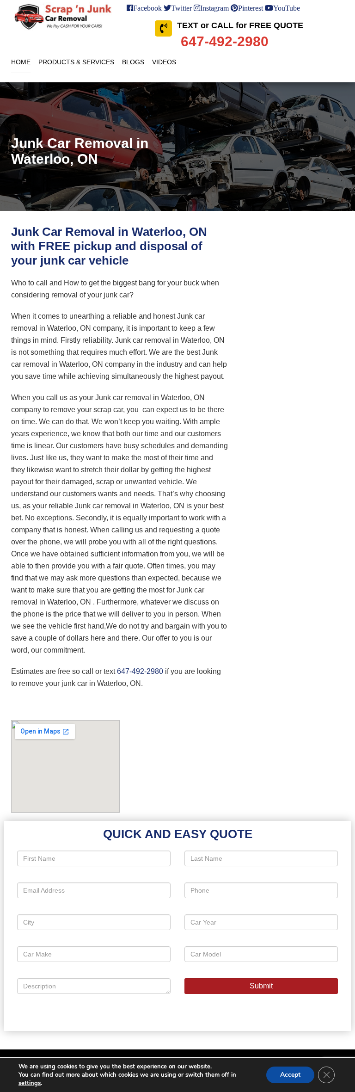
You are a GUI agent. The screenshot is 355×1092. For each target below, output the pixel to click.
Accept (290, 1074)
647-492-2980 (140, 671)
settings (29, 1083)
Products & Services (76, 62)
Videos (164, 62)
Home (21, 62)
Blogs (133, 62)
